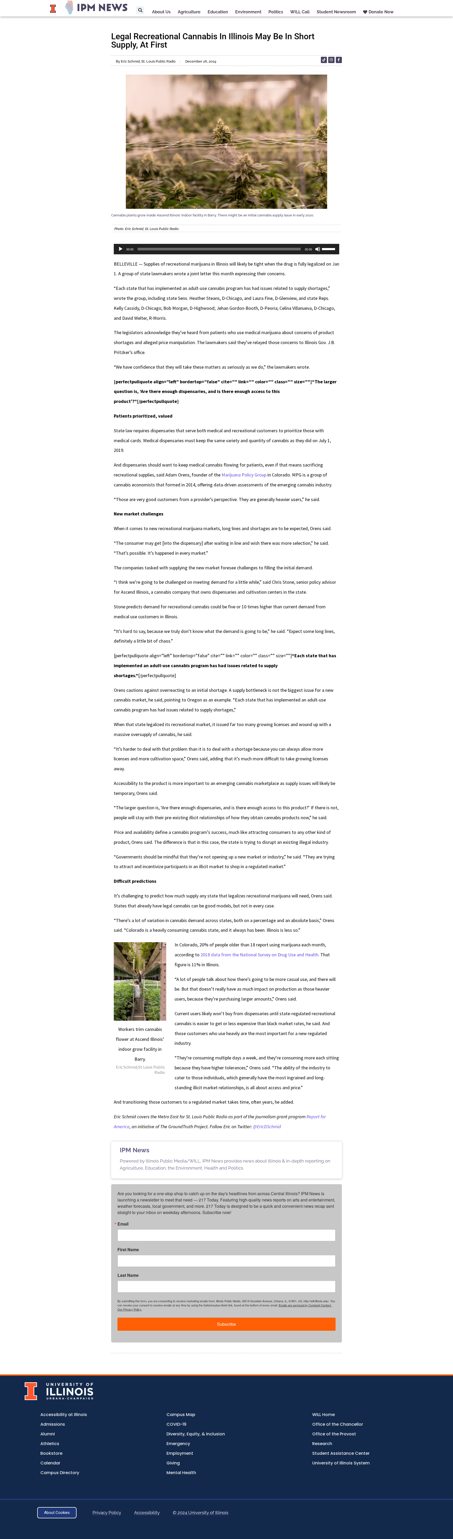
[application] (226, 249)
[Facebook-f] (339, 60)
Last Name (128, 1275)
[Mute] (317, 249)
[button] (140, 10)
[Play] (120, 249)
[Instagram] (331, 60)
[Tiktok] (324, 60)
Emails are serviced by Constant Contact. (305, 1305)
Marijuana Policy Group (244, 475)
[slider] (329, 248)
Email (122, 1224)
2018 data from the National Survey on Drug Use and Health (259, 955)
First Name (128, 1250)
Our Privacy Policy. (129, 1309)
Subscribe (226, 1324)
